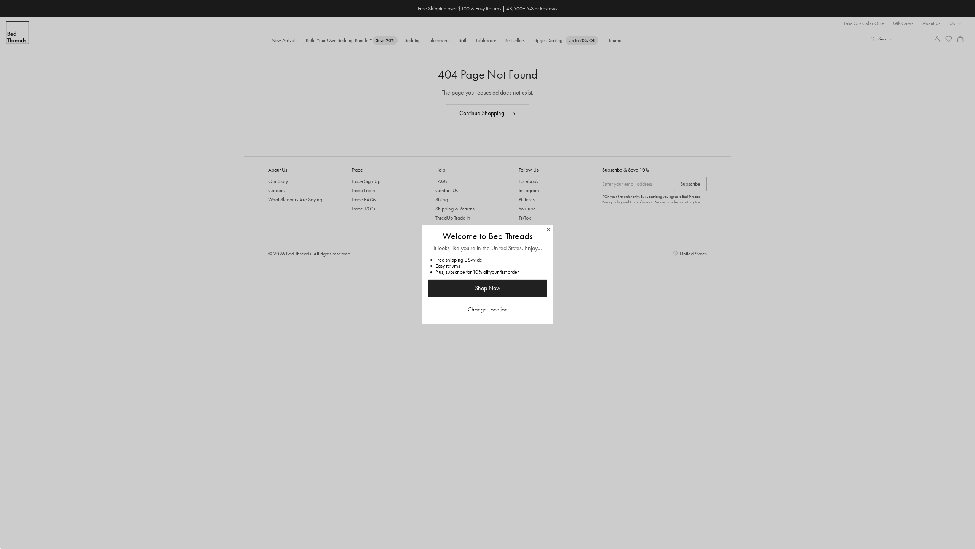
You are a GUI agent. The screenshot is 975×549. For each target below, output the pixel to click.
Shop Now (487, 288)
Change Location (488, 309)
